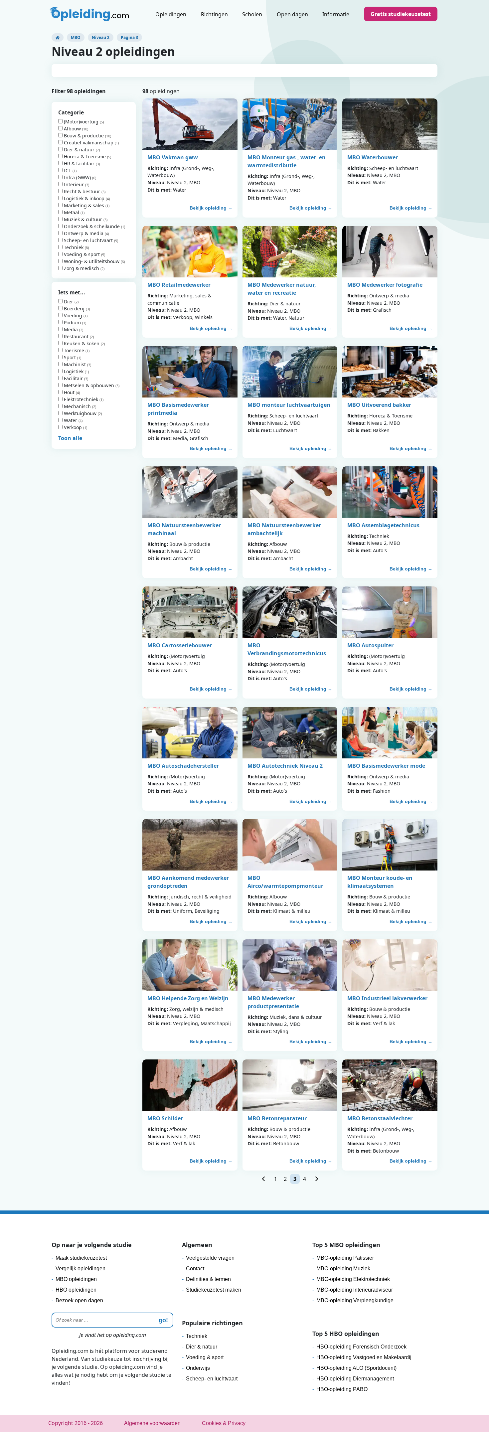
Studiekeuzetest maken (213, 1290)
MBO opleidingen (76, 1279)
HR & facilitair (79, 163)
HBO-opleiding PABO (342, 1389)
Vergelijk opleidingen (80, 1268)
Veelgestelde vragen (210, 1258)
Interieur (74, 184)
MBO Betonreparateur (277, 1118)
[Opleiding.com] (58, 37)
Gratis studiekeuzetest (401, 14)
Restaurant (76, 336)
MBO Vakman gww (172, 157)
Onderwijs (198, 1368)
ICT (68, 170)
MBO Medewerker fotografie (384, 284)
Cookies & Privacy (223, 1423)
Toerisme (74, 350)
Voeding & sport (82, 254)
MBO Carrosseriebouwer (179, 645)
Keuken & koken (82, 343)
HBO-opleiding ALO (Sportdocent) (356, 1368)
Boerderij (74, 308)
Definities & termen (208, 1279)
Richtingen (214, 14)
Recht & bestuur (82, 191)
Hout (69, 392)
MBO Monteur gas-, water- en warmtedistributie (286, 161)
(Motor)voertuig (81, 121)
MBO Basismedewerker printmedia (178, 408)
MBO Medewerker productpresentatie (273, 1002)
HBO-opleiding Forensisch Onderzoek (361, 1347)
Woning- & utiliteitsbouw (92, 261)
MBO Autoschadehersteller (183, 765)
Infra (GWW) (77, 177)
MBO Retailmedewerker (179, 284)
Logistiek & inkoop (84, 198)
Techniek (74, 247)
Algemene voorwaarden (152, 1423)
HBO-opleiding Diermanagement (355, 1378)
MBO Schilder (165, 1118)
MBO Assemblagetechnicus (383, 525)
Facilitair (73, 378)
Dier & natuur (79, 149)
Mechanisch (77, 406)
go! (163, 1320)
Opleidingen (170, 14)
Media (71, 329)
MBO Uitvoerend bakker (379, 404)
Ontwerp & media (84, 233)
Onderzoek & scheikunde (92, 226)
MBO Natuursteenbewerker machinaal (184, 529)
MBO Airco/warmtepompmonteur (285, 881)
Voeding (73, 315)
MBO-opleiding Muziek (343, 1268)
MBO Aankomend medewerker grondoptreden (188, 881)
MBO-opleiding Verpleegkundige (355, 1300)
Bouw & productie (84, 135)
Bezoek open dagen (79, 1300)
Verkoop (73, 427)
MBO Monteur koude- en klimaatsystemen (379, 881)
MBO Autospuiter (370, 645)
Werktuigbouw (80, 413)
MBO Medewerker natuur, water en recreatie (281, 288)
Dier (69, 301)
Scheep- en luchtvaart (88, 240)
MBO (76, 37)
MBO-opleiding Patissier (345, 1258)
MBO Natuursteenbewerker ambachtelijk (284, 529)
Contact (195, 1268)
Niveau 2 (100, 37)
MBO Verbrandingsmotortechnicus (286, 649)
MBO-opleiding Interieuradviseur (354, 1290)
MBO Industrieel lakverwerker (387, 998)
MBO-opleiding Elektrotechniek (353, 1279)
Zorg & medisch (81, 268)
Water (71, 420)
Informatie (335, 14)
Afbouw (72, 128)
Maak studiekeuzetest (81, 1258)
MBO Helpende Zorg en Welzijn (188, 998)
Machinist (75, 364)
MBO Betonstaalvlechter (379, 1118)
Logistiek (74, 371)
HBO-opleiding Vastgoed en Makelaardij (363, 1357)
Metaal (72, 212)
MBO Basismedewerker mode (386, 765)
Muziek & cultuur (83, 219)
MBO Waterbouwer (372, 157)
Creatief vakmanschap (89, 142)
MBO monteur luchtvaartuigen (288, 404)
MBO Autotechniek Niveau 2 (285, 765)
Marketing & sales (84, 205)
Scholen (252, 14)
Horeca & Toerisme (85, 156)
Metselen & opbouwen (89, 385)
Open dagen (292, 14)
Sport (70, 357)
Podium (72, 322)
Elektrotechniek (81, 399)
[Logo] (90, 15)
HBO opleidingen (76, 1290)
